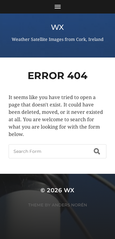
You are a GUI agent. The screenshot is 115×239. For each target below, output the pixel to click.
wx (57, 27)
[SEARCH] (97, 151)
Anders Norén (69, 204)
